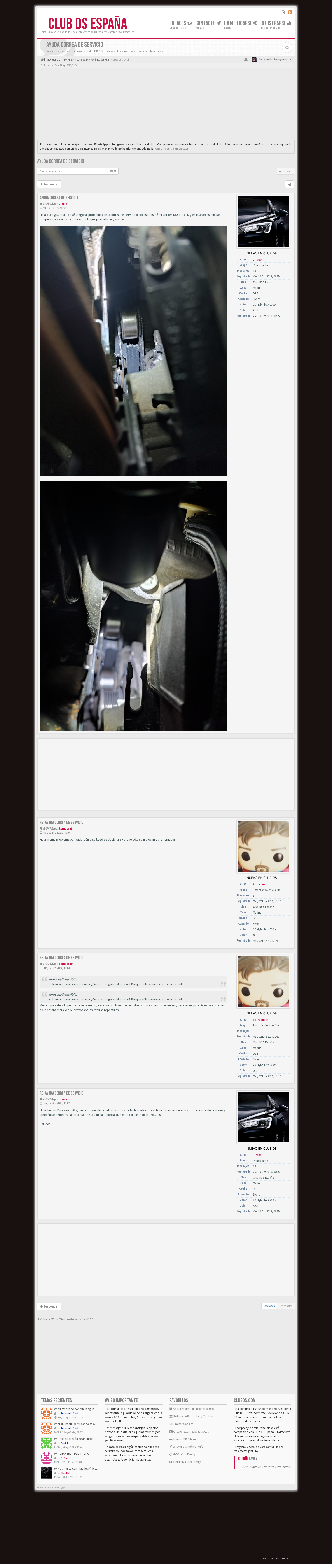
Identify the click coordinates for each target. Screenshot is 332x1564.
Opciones (269, 1306)
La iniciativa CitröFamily (186, 1462)
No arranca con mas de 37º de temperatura (83, 1469)
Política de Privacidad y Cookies (193, 1416)
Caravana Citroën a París (187, 1447)
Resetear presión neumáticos (75, 1439)
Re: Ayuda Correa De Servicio (61, 822)
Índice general (52, 59)
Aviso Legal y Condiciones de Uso (193, 1409)
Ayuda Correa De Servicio (60, 161)
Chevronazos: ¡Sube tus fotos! (191, 1431)
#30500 (46, 203)
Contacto (206, 23)
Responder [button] (50, 184)
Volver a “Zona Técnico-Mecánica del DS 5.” (66, 1319)
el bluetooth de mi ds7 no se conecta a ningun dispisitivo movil (96, 1424)
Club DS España (87, 24)
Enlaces (178, 23)
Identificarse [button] (238, 23)
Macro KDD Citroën (185, 1439)
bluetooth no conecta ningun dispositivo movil (86, 1409)
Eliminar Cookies (182, 1424)
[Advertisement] (166, 105)
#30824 (46, 963)
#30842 (46, 1099)
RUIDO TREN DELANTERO (73, 1454)
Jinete (63, 203)
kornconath (66, 828)
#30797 (46, 828)
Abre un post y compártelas (171, 149)
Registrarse (273, 23)
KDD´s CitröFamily (183, 1454)
